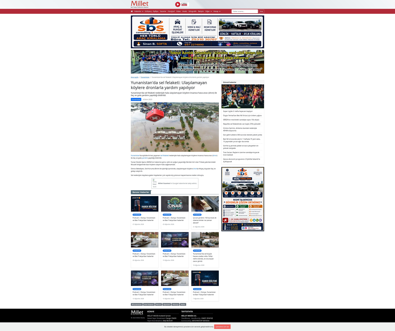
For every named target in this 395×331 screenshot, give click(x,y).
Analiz (184, 11)
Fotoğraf (171, 11)
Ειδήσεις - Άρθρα (151, 11)
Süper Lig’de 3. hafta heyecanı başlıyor (238, 111)
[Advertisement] (242, 250)
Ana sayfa (134, 77)
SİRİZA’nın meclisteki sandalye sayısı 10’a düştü (241, 120)
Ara (261, 11)
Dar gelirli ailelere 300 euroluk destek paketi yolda (242, 135)
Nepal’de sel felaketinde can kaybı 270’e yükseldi (241, 124)
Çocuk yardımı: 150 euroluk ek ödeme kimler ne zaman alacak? (204, 220)
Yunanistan (145, 77)
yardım (144, 158)
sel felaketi (164, 155)
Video (178, 11)
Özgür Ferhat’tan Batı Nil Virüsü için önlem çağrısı (242, 115)
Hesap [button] (216, 11)
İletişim (201, 11)
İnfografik (192, 11)
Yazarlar (163, 11)
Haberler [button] (138, 11)
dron (215, 155)
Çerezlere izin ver (222, 327)
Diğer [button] (207, 11)
